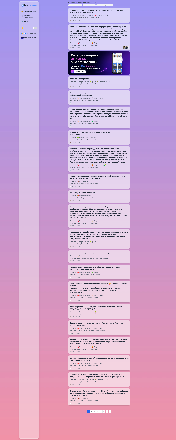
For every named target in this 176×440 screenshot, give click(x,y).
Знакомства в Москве (75, 5)
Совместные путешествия (104, 5)
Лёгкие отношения (89, 5)
